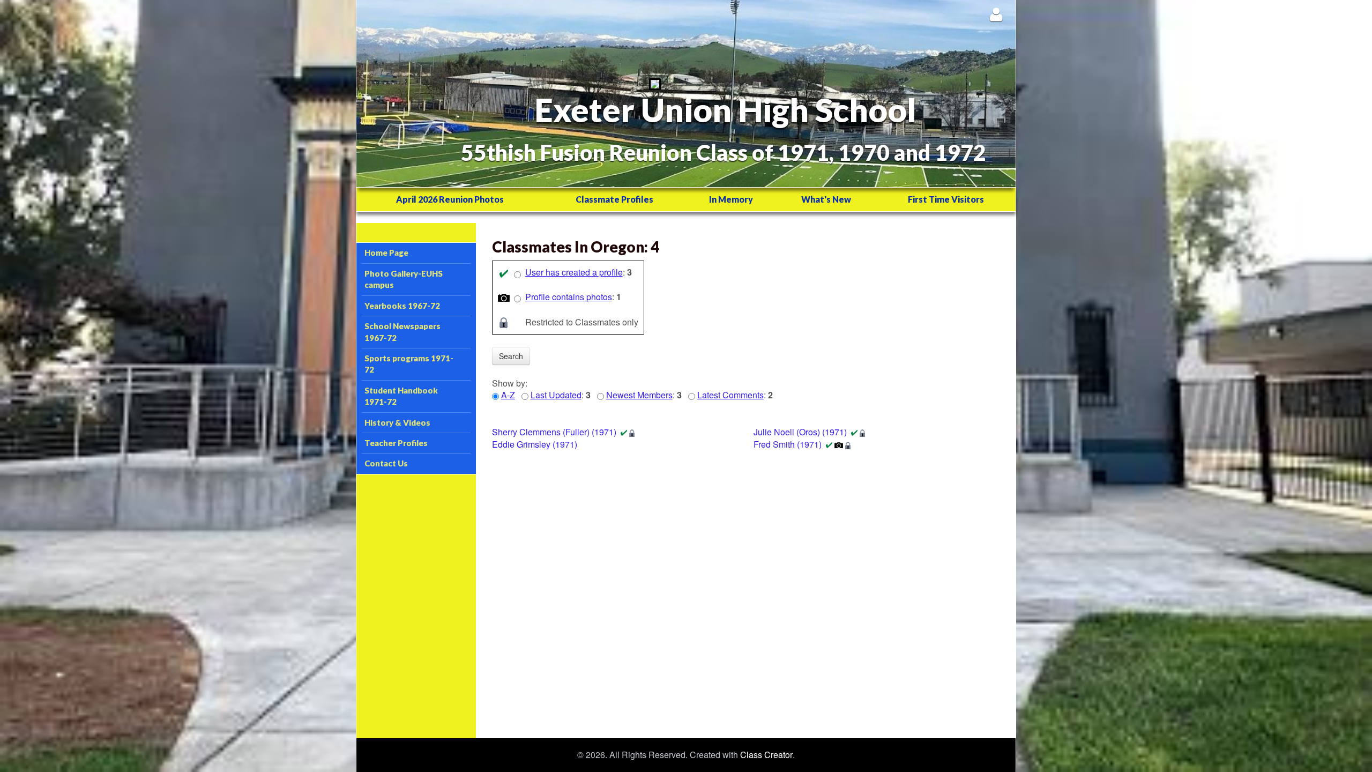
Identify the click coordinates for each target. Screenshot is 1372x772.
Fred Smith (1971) (788, 444)
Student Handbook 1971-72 (401, 395)
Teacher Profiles (396, 443)
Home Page (386, 252)
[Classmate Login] (996, 14)
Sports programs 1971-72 (408, 363)
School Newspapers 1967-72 (402, 331)
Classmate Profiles (614, 199)
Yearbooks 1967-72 (402, 305)
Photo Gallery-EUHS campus (403, 279)
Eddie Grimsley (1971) (534, 444)
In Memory (731, 199)
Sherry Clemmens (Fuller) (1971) (554, 432)
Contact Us (386, 463)
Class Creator (766, 755)
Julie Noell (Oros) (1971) (800, 432)
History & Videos (397, 422)
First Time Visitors (946, 199)
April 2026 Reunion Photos (450, 199)
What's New (826, 199)
